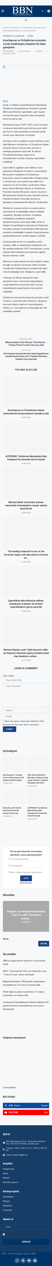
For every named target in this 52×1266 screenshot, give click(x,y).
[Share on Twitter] (35, 331)
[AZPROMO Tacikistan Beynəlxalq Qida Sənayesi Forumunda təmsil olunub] (26, 437)
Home (5, 28)
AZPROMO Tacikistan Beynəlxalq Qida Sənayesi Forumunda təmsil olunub (37, 812)
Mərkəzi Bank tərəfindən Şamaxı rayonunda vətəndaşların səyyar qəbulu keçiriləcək (26, 505)
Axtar (6, 939)
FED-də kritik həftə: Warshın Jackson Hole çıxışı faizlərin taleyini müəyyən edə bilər (37, 779)
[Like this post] (22, 331)
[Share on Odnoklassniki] (48, 331)
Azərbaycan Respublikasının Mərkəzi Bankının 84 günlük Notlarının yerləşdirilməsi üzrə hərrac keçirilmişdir (25, 1005)
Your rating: (8, 675)
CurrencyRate (9, 1087)
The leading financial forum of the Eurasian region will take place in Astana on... (26, 554)
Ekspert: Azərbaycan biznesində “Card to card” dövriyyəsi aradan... (26, 915)
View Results (26, 883)
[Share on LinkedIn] (41, 331)
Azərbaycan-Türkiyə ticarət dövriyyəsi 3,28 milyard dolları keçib (13, 777)
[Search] (42, 11)
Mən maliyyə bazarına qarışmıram (26, 872)
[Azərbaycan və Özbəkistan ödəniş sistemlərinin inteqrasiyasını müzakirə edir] (26, 391)
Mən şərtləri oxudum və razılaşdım (21, 1234)
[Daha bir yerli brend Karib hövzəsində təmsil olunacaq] (14, 797)
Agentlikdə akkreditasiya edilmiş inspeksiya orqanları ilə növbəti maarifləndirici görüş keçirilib (26, 604)
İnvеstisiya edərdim (19, 859)
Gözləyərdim (16, 865)
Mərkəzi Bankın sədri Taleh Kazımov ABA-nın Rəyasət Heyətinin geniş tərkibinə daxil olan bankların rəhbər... (26, 653)
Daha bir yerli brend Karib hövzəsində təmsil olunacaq (12, 810)
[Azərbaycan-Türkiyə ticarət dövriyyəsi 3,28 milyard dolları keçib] (14, 764)
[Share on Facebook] (28, 331)
